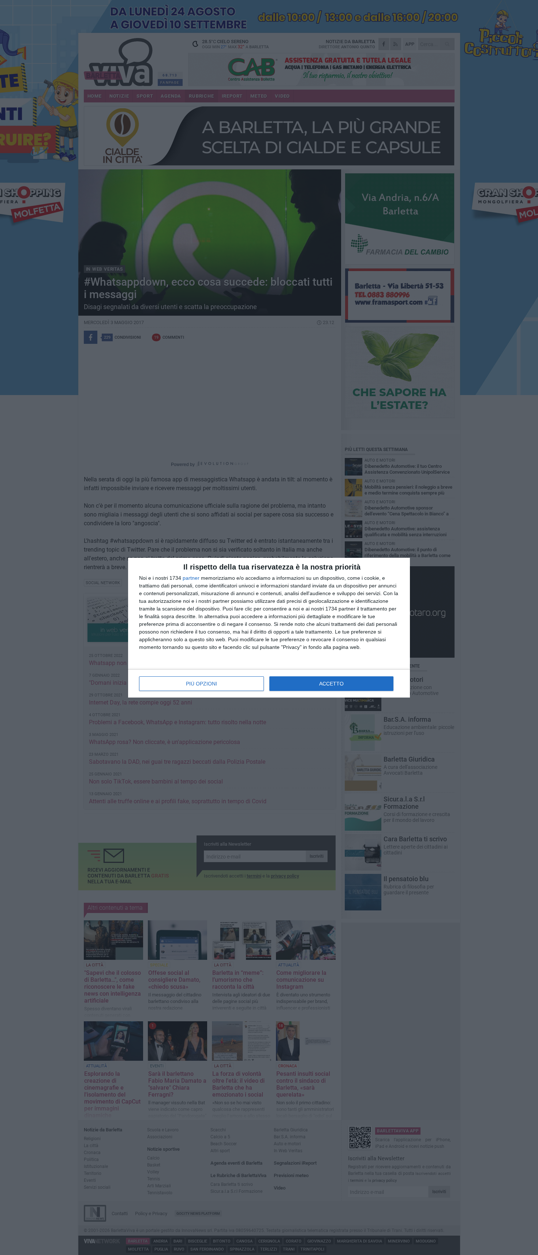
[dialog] (269, 628)
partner (191, 577)
